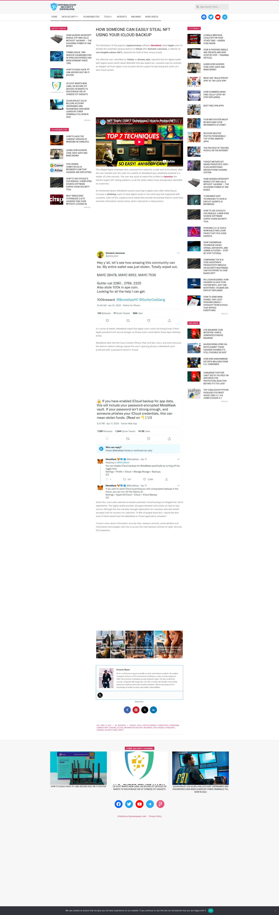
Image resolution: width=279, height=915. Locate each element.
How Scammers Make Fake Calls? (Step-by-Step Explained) (214, 94)
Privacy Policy (155, 816)
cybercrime (174, 725)
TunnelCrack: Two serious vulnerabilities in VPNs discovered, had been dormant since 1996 (79, 57)
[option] (110, 644)
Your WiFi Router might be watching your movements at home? (215, 122)
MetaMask (156, 45)
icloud (120, 727)
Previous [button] (93, 644)
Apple (139, 725)
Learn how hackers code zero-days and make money (76, 153)
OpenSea (168, 176)
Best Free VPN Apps (213, 106)
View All (87, 120)
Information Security (133, 727)
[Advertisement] (139, 95)
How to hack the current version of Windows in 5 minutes (77, 139)
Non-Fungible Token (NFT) (164, 727)
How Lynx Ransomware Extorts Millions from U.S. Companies (215, 361)
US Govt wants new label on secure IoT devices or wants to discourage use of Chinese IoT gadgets (77, 89)
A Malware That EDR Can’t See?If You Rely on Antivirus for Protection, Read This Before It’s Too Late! (216, 378)
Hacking (112, 727)
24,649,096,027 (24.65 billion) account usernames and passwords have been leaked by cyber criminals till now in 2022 (77, 109)
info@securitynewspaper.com (131, 816)
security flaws (111, 730)
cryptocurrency (150, 725)
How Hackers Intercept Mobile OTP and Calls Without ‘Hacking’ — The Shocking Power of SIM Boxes (79, 40)
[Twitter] (100, 695)
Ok (210, 910)
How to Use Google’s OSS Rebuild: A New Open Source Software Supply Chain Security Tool (79, 184)
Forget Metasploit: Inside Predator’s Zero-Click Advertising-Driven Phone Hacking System (216, 167)
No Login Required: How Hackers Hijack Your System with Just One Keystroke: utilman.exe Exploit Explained (216, 285)
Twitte (121, 730)
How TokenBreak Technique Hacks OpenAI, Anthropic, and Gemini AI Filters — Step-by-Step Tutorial (216, 247)
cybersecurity (103, 727)
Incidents (122, 725)
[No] (275, 910)
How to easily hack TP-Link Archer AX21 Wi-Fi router (78, 72)
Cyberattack (163, 725)
